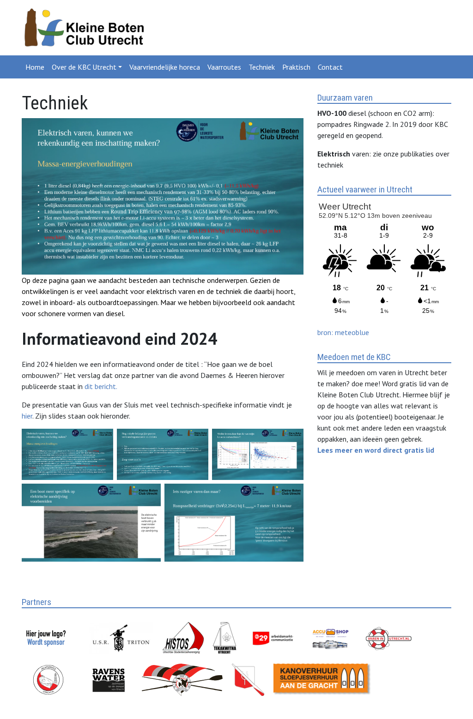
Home (34, 67)
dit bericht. (101, 386)
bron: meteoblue (343, 332)
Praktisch (296, 67)
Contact (330, 67)
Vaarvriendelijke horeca (164, 67)
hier (27, 415)
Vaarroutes (224, 67)
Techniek (262, 67)
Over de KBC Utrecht (84, 67)
